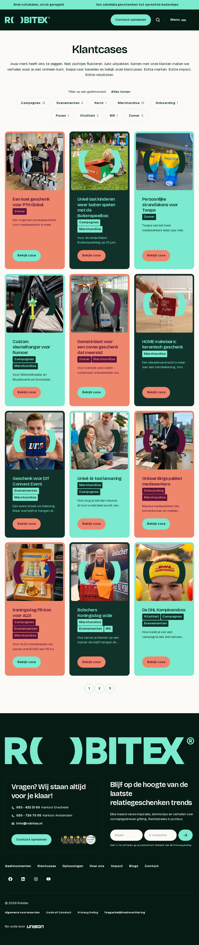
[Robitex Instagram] (35, 879)
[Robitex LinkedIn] (23, 879)
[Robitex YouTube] (48, 879)
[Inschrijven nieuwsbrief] (185, 835)
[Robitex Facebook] (10, 879)
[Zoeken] (158, 20)
